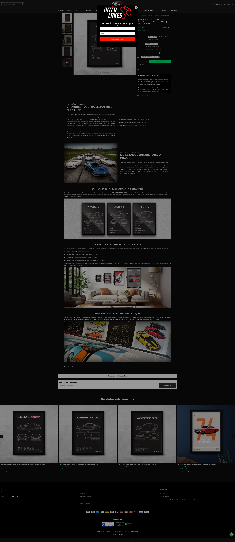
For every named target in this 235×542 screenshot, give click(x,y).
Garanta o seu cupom (117, 39)
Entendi (138, 540)
